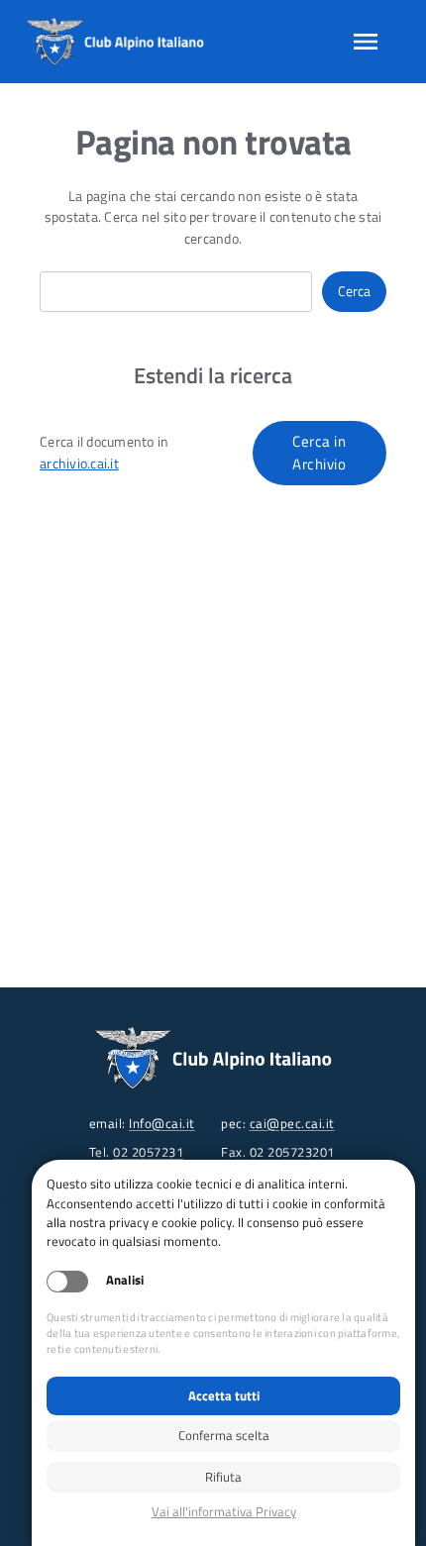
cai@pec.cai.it (292, 1123)
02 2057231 (148, 1152)
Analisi (125, 1280)
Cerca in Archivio (319, 452)
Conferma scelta (223, 1435)
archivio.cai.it (79, 463)
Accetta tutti (224, 1395)
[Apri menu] (365, 41)
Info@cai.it (162, 1123)
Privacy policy (223, 1511)
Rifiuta (223, 1477)
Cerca (354, 291)
